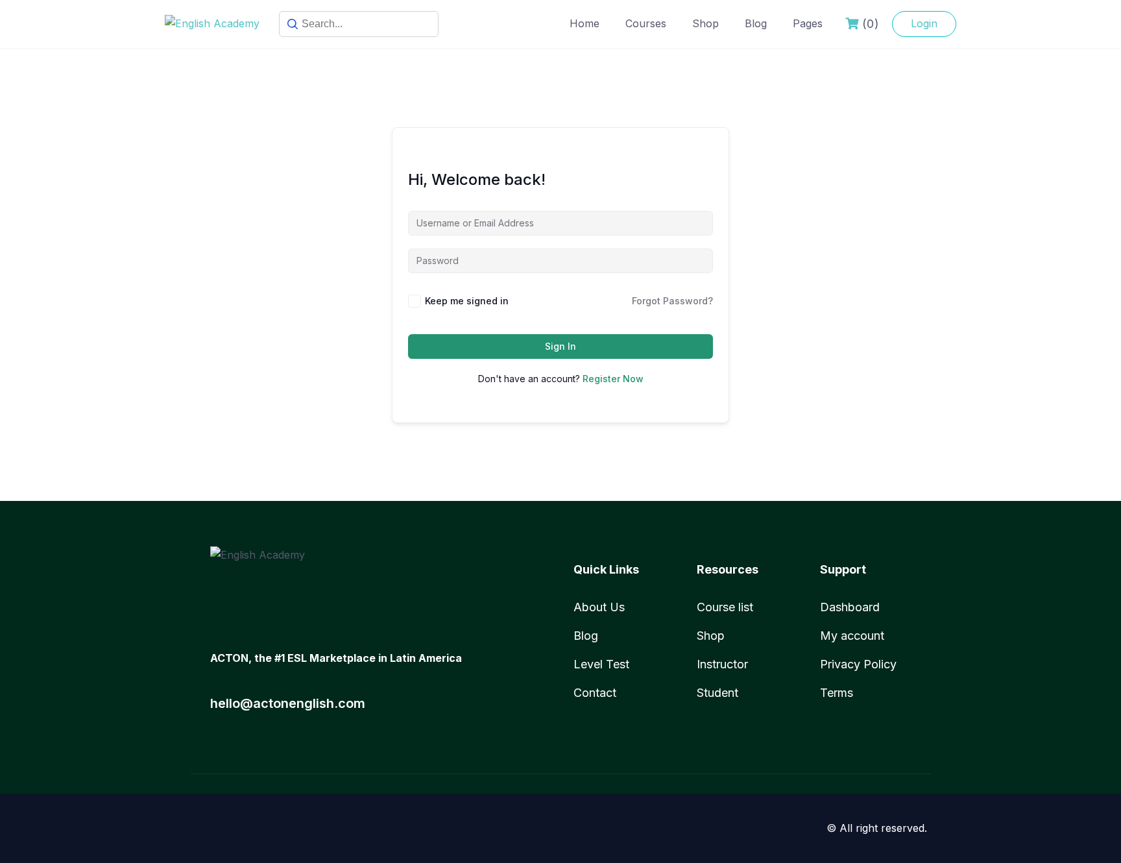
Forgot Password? (672, 300)
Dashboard (850, 607)
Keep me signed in (467, 300)
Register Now (613, 378)
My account (852, 635)
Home (584, 23)
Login (924, 23)
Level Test (601, 664)
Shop (705, 23)
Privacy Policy (858, 664)
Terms (836, 692)
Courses (645, 23)
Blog (756, 23)
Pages (808, 23)
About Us (599, 607)
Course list (725, 607)
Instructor (722, 664)
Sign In (560, 346)
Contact (594, 692)
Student (717, 692)
